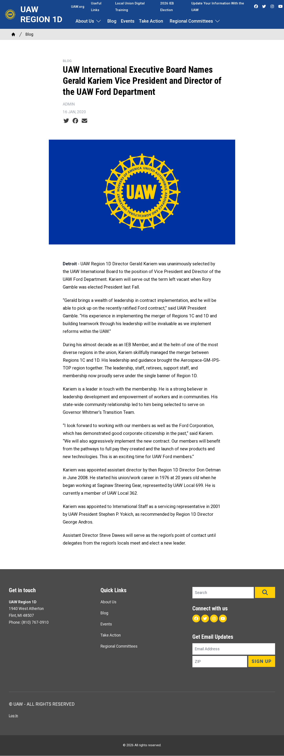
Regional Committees (191, 21)
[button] (265, 592)
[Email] (84, 120)
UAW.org (77, 7)
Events (127, 21)
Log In (13, 716)
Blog (111, 21)
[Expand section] (98, 21)
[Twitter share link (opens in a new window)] (66, 120)
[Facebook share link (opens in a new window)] (75, 120)
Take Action (151, 21)
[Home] (13, 34)
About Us (84, 21)
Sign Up (262, 661)
